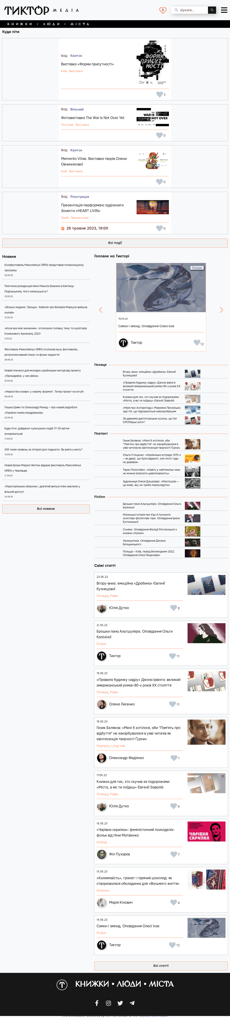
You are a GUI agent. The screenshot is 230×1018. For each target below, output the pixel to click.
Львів (65, 217)
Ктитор (102, 842)
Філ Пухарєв (119, 854)
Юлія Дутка (119, 608)
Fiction (197, 268)
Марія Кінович (121, 902)
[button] (46, 509)
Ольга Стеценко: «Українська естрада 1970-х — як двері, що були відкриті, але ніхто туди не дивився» (152, 459)
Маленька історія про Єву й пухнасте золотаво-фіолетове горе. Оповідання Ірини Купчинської (151, 518)
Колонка (103, 890)
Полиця (102, 596)
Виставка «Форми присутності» (87, 64)
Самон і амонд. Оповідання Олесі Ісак (146, 326)
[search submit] (212, 10)
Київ (64, 71)
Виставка (76, 71)
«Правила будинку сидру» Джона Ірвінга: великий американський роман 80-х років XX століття (151, 386)
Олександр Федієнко (126, 758)
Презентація (79, 217)
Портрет (103, 746)
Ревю (114, 596)
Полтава (67, 124)
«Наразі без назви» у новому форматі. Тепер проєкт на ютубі (44, 391)
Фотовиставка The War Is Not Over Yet (92, 118)
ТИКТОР (26, 10)
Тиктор (136, 342)
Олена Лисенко (122, 704)
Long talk (118, 746)
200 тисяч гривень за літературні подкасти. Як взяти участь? (43, 449)
